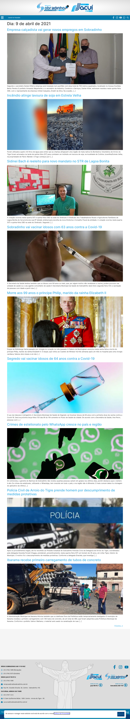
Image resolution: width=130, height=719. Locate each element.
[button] (2, 17)
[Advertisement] (65, 644)
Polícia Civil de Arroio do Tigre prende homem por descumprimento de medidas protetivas (61, 492)
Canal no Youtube (14, 18)
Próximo (118, 626)
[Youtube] (120, 17)
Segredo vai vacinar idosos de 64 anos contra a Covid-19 (51, 359)
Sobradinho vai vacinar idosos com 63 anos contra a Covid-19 (54, 227)
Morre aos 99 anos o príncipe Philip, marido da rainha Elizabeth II (56, 293)
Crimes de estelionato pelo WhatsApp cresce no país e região (54, 424)
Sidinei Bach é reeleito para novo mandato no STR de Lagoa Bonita (58, 161)
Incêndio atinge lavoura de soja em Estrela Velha (44, 95)
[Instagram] (117, 17)
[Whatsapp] (124, 17)
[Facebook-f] (113, 17)
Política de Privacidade (62, 713)
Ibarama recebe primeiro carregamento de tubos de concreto (54, 560)
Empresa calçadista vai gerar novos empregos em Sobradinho (54, 30)
